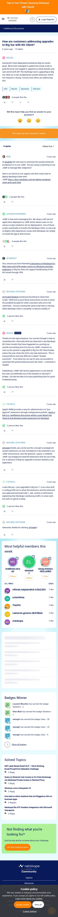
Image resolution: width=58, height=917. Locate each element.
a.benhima (18, 597)
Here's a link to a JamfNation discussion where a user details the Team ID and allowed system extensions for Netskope (28, 415)
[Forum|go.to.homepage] (12, 19)
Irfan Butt (17, 711)
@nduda (8, 162)
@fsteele (6, 448)
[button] (3, 20)
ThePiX (16, 605)
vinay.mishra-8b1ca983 (45, 570)
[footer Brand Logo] (29, 872)
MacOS (14, 89)
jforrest (11, 258)
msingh (16, 719)
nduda (9, 58)
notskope (17, 621)
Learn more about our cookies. (29, 898)
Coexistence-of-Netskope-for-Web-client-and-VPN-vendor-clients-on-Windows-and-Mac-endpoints (28, 266)
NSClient (36, 89)
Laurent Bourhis (20, 704)
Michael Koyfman (15, 291)
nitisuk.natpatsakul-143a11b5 (28, 589)
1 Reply (11, 772)
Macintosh (25, 89)
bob (8, 156)
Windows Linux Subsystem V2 (18, 788)
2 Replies (12, 802)
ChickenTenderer (16, 214)
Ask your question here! (17, 847)
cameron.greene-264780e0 (27, 613)
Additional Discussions (14, 28)
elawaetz (29, 571)
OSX (5, 89)
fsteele (10, 404)
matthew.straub (12, 570)
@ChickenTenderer (10, 297)
